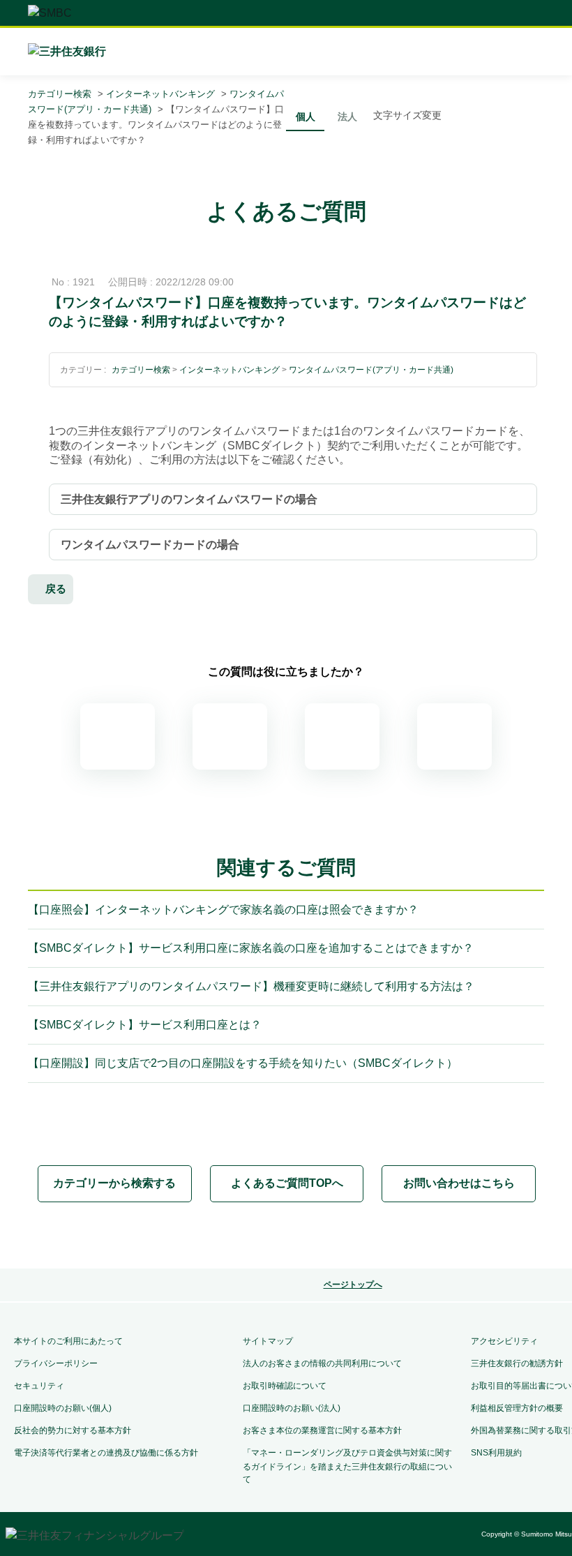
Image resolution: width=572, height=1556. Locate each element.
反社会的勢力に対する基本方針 (72, 1430)
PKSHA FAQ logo (343, 1236)
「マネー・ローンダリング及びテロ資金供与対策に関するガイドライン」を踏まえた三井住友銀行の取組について (347, 1466)
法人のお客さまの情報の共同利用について (322, 1363)
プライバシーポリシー (56, 1363)
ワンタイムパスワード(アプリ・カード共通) (371, 370)
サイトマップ (268, 1341)
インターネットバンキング (160, 94)
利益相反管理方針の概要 (517, 1408)
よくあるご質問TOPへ (287, 1183)
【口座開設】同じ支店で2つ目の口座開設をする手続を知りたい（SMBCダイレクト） (243, 1063)
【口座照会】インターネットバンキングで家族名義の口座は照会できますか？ (223, 909)
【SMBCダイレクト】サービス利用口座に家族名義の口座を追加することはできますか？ (251, 948)
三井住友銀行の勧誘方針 (517, 1363)
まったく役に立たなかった (454, 736)
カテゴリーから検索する (114, 1183)
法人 (347, 116)
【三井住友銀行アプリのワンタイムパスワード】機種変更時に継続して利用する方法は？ (251, 986)
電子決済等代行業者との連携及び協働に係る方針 (106, 1453)
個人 (305, 116)
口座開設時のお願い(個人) (63, 1408)
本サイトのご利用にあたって (68, 1341)
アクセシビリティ (504, 1341)
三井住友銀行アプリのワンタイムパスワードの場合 (189, 499)
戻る (55, 588)
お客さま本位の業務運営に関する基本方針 (322, 1430)
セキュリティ (39, 1386)
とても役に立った (117, 736)
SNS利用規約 (496, 1453)
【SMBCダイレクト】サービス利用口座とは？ (145, 1025)
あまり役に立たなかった (342, 736)
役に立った (230, 736)
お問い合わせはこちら (459, 1183)
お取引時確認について (284, 1386)
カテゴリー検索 (59, 94)
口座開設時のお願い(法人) (291, 1408)
